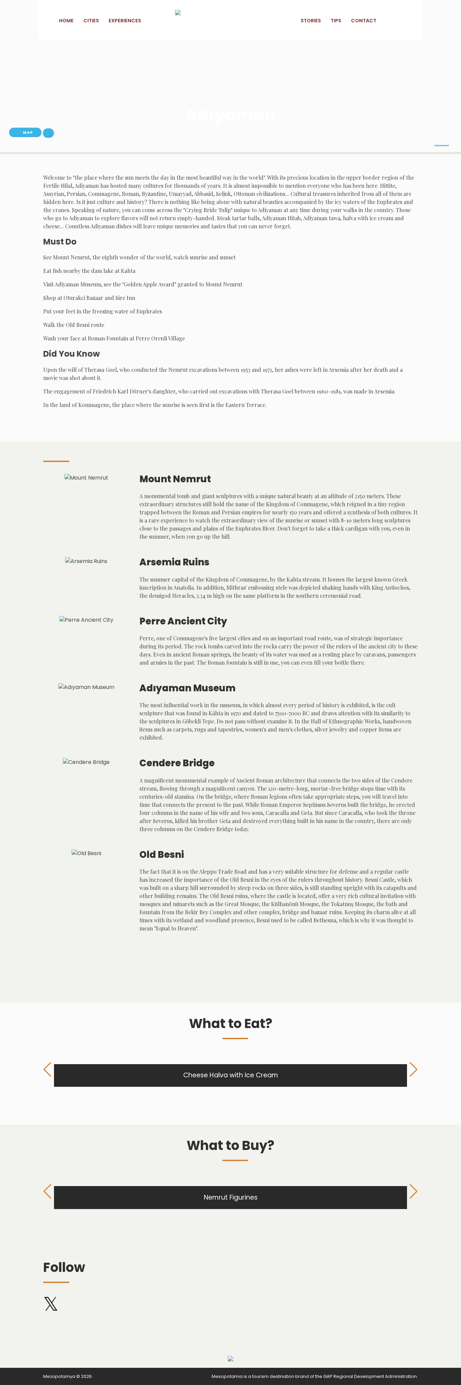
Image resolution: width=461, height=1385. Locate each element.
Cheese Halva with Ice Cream (230, 1075)
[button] (441, 145)
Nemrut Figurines (230, 1197)
